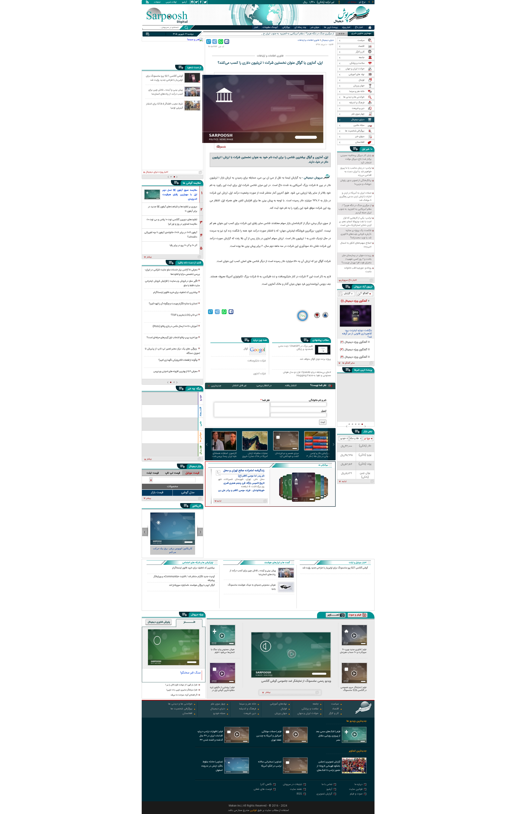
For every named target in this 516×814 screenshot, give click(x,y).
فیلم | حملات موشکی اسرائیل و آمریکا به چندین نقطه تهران (268, 736)
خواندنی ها (200, 437)
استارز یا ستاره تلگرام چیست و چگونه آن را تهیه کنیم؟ (173, 304)
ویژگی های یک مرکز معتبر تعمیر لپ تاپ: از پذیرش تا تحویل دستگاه (172, 351)
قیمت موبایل (192, 473)
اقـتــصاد (201, 411)
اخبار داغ (359, 27)
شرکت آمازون (259, 373)
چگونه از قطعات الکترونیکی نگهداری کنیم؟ (178, 360)
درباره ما (358, 784)
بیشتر (149, 257)
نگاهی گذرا (266, 784)
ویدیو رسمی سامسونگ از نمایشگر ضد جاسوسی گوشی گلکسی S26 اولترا (296, 681)
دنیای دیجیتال (327, 40)
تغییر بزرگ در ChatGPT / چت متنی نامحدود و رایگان (295, 347)
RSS (299, 794)
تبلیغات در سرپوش (292, 784)
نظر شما (265, 400)
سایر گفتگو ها (348, 363)
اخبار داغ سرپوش (348, 280)
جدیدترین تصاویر (357, 751)
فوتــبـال (201, 450)
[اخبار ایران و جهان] (352, 24)
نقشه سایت (296, 789)
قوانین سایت (355, 789)
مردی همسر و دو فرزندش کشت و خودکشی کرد (287, 455)
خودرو (201, 398)
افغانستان (187, 713)
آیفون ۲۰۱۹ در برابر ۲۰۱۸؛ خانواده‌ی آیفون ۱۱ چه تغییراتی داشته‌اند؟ (170, 234)
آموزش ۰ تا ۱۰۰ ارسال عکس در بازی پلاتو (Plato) (175, 326)
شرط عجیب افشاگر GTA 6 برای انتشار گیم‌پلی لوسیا (164, 105)
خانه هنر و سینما (247, 704)
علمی (201, 423)
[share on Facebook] (226, 41)
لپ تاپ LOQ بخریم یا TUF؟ (184, 315)
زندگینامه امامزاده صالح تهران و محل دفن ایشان (243, 470)
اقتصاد (335, 709)
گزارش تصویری (324, 794)
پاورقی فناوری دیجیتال (159, 622)
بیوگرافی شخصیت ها (181, 709)
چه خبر (191, 389)
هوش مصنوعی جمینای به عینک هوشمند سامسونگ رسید (252, 587)
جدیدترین (216, 386)
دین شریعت (250, 713)
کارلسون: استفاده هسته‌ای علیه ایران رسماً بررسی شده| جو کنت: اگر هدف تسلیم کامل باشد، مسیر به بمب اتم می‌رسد (224, 455)
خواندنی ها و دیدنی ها (180, 704)
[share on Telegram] (214, 41)
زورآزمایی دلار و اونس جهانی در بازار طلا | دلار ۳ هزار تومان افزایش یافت (318, 455)
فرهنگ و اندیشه (247, 709)
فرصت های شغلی (263, 789)
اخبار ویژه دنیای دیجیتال (157, 172)
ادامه (344, 481)
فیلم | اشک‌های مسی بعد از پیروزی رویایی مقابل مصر (328, 736)
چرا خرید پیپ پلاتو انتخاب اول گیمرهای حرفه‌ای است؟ (172, 338)
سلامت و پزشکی (310, 709)
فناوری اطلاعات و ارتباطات (308, 40)
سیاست (335, 704)
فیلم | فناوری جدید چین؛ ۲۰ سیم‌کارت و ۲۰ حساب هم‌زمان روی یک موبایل (353, 651)
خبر (367, 149)
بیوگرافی (286, 27)
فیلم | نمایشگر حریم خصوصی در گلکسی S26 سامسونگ (353, 689)
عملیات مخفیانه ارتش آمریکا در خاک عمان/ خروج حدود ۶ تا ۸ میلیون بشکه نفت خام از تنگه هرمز (255, 455)
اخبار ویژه (346, 27)
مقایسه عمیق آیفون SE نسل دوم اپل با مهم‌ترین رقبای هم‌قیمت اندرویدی (179, 194)
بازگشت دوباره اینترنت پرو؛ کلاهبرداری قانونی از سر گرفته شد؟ (357, 334)
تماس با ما (327, 784)
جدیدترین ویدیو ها (356, 721)
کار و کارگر (334, 713)
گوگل (245, 348)
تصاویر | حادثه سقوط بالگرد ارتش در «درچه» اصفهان (212, 766)
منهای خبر (315, 27)
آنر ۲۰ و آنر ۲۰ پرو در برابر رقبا (183, 245)
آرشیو (184, 2)
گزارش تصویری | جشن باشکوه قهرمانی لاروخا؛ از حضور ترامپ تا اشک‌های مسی (328, 766)
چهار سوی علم (218, 704)
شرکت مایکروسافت (257, 360)
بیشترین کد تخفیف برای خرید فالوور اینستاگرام (175, 292)
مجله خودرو (219, 713)
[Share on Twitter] (208, 41)
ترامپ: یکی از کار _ (325, 33)
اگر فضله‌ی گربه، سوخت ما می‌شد (184, 695)
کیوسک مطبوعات (270, 27)
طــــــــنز (189, 622)
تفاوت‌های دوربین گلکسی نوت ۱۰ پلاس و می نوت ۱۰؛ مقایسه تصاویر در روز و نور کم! (172, 221)
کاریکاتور (196, 506)
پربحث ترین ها (331, 27)
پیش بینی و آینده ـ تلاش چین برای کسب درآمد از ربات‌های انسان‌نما (165, 92)
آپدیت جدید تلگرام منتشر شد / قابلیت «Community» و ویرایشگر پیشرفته (184, 578)
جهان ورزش (281, 713)
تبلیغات (157, 2)
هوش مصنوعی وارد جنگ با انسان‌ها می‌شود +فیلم (223, 651)
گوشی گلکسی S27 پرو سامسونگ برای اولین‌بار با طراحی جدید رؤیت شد (164, 78)
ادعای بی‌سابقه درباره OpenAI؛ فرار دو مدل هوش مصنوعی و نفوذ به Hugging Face (307, 374)
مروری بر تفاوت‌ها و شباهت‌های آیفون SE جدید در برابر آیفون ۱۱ (172, 209)
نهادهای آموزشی (278, 704)
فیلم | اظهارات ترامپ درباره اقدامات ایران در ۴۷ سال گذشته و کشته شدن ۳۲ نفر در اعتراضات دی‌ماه (210, 736)
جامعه (315, 704)
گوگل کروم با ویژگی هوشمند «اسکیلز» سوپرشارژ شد (192, 585)
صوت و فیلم (356, 794)
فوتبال (284, 709)
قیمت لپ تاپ (172, 473)
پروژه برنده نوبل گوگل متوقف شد (315, 359)
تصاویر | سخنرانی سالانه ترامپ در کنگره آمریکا (269, 764)
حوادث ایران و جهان (307, 713)
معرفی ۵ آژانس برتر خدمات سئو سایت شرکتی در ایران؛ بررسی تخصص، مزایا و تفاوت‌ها (172, 272)
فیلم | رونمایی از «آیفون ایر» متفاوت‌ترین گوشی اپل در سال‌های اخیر (222, 689)
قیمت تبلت (153, 473)
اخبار (256, 27)
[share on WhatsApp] (220, 41)
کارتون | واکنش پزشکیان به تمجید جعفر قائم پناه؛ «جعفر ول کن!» (176, 550)
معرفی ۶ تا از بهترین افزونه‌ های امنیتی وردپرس (175, 371)
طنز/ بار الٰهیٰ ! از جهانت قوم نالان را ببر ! (181, 685)
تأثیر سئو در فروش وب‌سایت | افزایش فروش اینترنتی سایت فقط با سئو (172, 283)
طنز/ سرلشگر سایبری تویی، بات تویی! (182, 690)
